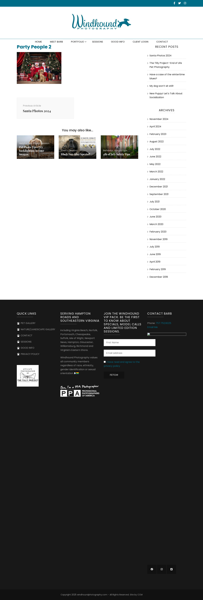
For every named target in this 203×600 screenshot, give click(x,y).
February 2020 (158, 231)
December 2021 (159, 186)
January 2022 (157, 179)
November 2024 (159, 119)
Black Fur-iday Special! (75, 154)
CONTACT (162, 41)
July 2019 (155, 246)
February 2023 (158, 134)
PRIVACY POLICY (30, 354)
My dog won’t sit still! (162, 86)
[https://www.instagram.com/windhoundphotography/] (161, 569)
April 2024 (155, 126)
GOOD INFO (118, 41)
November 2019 (158, 239)
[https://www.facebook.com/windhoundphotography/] (151, 569)
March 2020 (156, 224)
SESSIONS (97, 41)
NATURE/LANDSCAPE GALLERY (38, 329)
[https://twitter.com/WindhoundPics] (171, 569)
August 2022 (157, 141)
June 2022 (155, 156)
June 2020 (155, 216)
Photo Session (41, 143)
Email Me (152, 327)
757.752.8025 (163, 323)
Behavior (108, 150)
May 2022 (155, 164)
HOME (38, 41)
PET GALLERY (28, 323)
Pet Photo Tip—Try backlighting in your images (31, 150)
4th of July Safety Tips (116, 154)
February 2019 (158, 269)
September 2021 (159, 194)
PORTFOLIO (77, 41)
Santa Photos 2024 (160, 55)
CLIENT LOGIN (140, 41)
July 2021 (155, 201)
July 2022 (155, 149)
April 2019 (155, 261)
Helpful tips (25, 143)
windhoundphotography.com (92, 594)
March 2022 (156, 171)
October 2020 (158, 209)
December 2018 (159, 277)
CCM (140, 594)
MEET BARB (56, 41)
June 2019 (155, 254)
